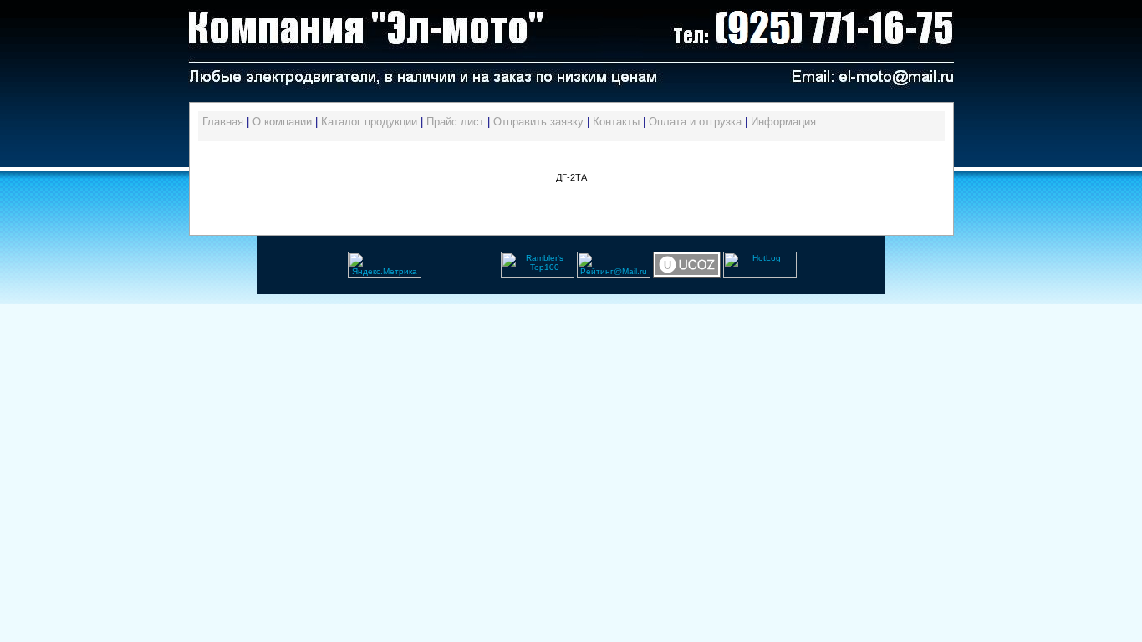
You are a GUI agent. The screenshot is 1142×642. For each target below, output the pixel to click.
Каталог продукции (369, 121)
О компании (282, 121)
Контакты (616, 121)
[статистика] (423, 274)
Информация (783, 121)
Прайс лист (455, 121)
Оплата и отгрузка (695, 121)
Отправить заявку (538, 121)
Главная (222, 121)
